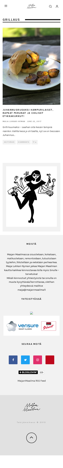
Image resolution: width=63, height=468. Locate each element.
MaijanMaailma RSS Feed (32, 380)
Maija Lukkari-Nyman (14, 121)
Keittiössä (9, 142)
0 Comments (23, 142)
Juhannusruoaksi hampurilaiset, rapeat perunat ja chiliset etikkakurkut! (28, 113)
